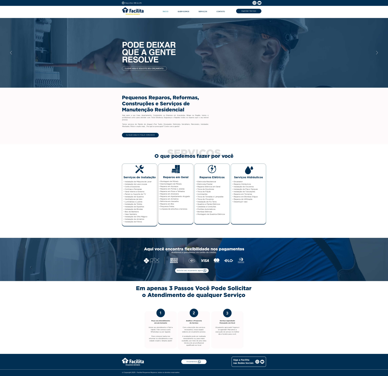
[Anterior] (11, 53)
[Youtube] (259, 3)
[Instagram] (254, 3)
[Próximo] (377, 53)
